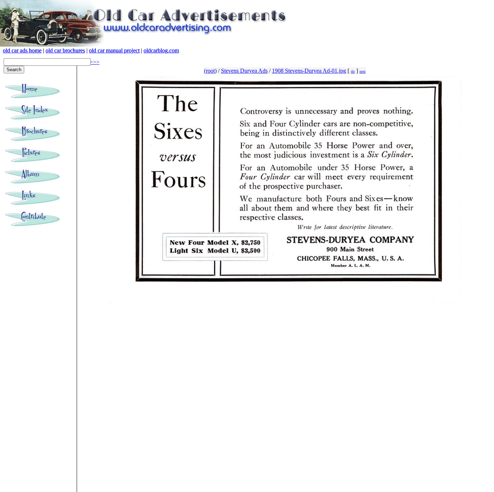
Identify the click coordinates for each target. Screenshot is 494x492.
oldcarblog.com (161, 50)
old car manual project (114, 50)
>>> (94, 62)
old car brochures (65, 50)
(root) (210, 71)
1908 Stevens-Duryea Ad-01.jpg (309, 71)
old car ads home (22, 50)
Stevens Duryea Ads (244, 71)
